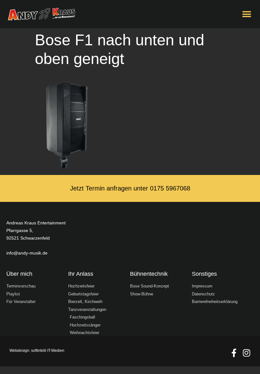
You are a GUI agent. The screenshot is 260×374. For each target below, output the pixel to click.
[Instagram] (246, 353)
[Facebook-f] (234, 353)
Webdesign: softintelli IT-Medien (37, 350)
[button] (246, 14)
